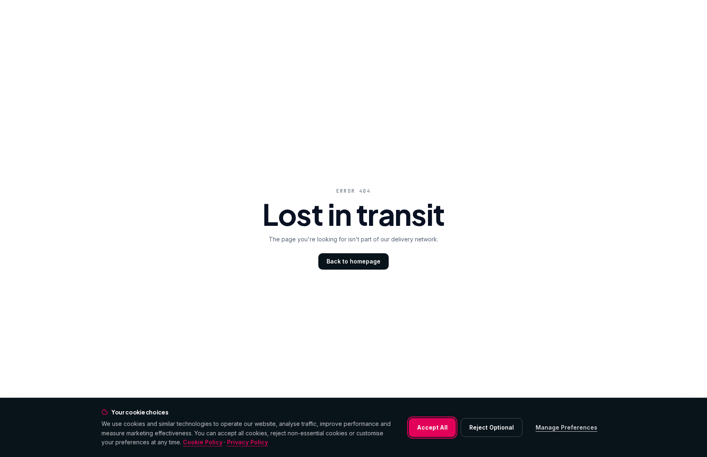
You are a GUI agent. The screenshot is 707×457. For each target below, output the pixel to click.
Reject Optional (491, 427)
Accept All (432, 427)
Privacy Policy (247, 442)
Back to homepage (353, 261)
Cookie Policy (203, 442)
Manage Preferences (566, 427)
